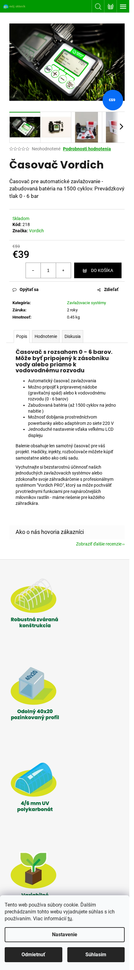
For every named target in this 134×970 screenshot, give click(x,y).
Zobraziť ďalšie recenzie (99, 543)
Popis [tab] (21, 336)
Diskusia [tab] (73, 336)
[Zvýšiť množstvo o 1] (63, 270)
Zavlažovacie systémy (86, 302)
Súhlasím (95, 954)
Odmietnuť (33, 954)
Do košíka (102, 270)
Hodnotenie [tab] (46, 336)
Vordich (36, 230)
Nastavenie (64, 934)
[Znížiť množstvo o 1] (33, 270)
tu (70, 919)
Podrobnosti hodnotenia (87, 148)
